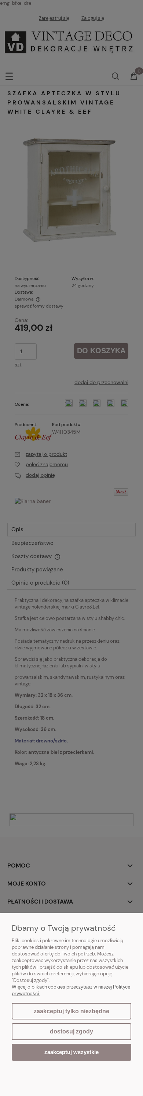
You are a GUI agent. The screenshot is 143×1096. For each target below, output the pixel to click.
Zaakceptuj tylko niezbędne (71, 1011)
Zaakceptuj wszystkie (71, 1052)
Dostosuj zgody (71, 1031)
